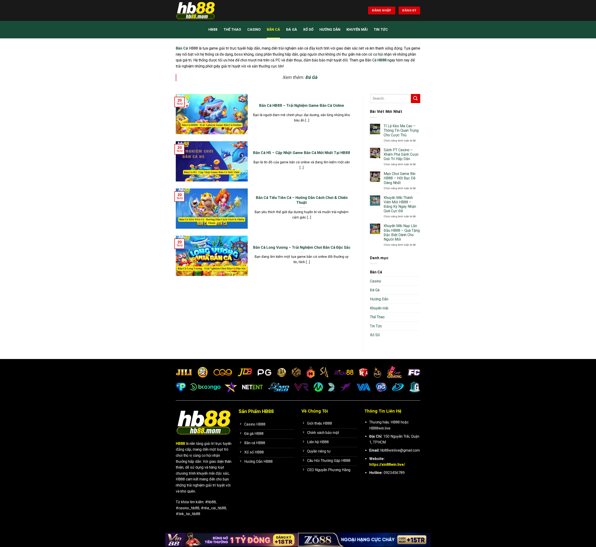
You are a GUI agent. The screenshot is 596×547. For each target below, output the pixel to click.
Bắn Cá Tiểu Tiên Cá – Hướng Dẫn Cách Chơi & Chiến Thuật (302, 200)
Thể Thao (232, 29)
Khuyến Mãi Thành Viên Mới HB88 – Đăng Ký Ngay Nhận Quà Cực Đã (400, 204)
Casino (254, 29)
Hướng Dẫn (329, 29)
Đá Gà (291, 29)
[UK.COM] (199, 10)
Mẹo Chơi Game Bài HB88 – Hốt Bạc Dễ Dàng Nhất (399, 178)
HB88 (212, 29)
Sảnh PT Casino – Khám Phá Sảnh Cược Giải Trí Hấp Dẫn (401, 154)
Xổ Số (308, 29)
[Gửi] (415, 98)
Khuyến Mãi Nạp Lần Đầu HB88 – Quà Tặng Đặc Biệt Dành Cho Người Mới (402, 233)
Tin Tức (381, 29)
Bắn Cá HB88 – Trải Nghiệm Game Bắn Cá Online (301, 105)
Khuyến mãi (357, 29)
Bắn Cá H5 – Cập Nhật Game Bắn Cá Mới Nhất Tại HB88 (301, 153)
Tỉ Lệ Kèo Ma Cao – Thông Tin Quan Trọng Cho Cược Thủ (401, 130)
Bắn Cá (273, 29)
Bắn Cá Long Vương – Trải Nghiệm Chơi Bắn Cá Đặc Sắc (301, 247)
